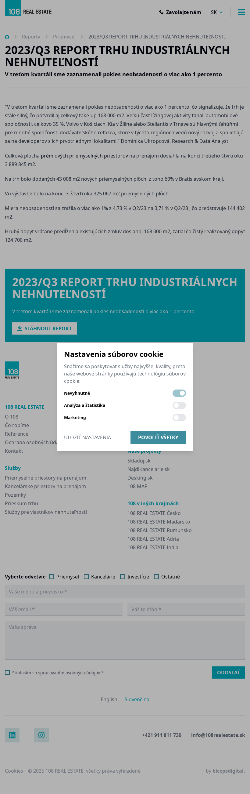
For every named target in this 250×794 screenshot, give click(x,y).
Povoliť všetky (158, 437)
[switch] (179, 393)
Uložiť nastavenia (87, 437)
